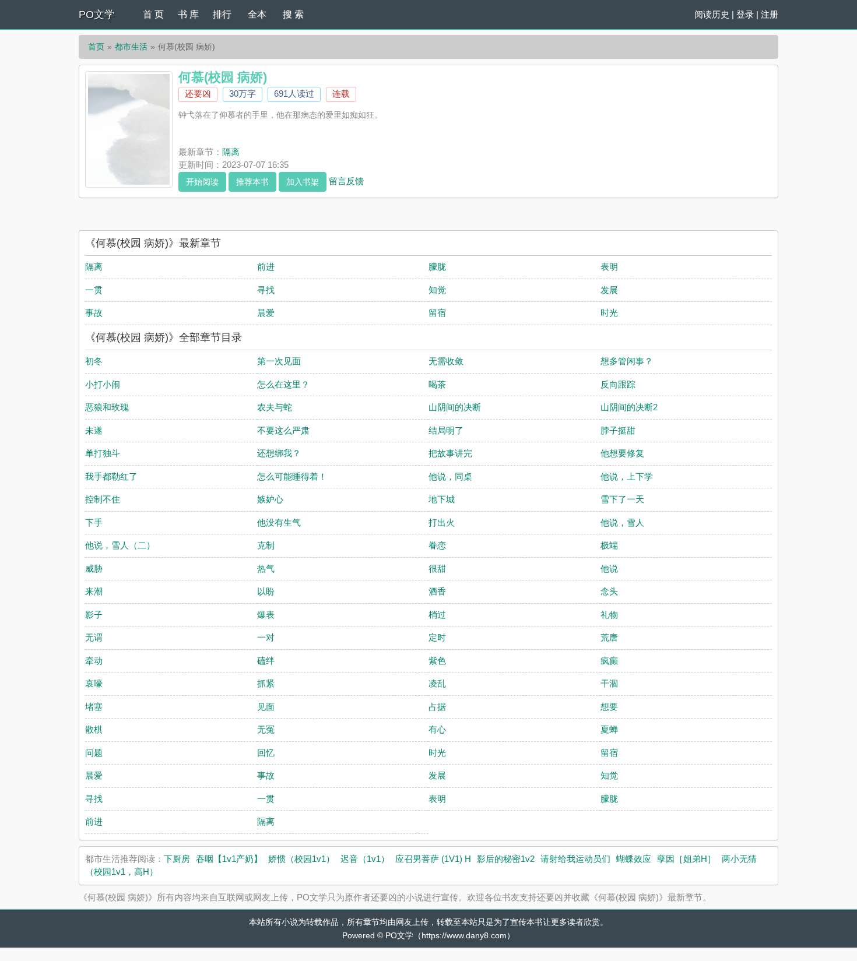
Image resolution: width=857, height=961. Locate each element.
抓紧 (266, 683)
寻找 (266, 290)
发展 (609, 290)
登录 (745, 14)
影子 (94, 614)
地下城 (441, 499)
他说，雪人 (622, 522)
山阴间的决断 (454, 407)
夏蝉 (609, 729)
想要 (609, 707)
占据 (437, 707)
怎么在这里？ (283, 384)
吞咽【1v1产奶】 (229, 859)
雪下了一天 (622, 499)
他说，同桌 (450, 476)
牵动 (94, 661)
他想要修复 (622, 453)
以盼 (266, 591)
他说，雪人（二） (120, 545)
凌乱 (437, 683)
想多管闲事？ (626, 361)
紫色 (437, 661)
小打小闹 (102, 384)
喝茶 (437, 384)
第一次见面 (279, 361)
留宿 (437, 313)
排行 (222, 14)
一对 (266, 637)
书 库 (188, 14)
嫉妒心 (270, 499)
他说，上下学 (626, 476)
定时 (437, 637)
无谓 (94, 637)
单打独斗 (102, 453)
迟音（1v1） (364, 859)
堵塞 (94, 707)
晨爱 (266, 313)
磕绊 (266, 661)
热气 (266, 568)
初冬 (94, 361)
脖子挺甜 (617, 430)
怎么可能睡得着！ (292, 476)
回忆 (266, 753)
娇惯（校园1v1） (301, 859)
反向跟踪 (617, 384)
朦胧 (437, 267)
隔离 (231, 152)
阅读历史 (711, 14)
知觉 (437, 290)
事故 (94, 313)
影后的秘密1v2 (506, 859)
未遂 (94, 430)
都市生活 (131, 46)
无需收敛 (445, 361)
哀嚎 (94, 683)
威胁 (94, 568)
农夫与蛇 (274, 407)
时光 (609, 313)
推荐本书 (252, 181)
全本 (257, 14)
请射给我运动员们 (575, 859)
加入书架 (302, 181)
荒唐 (609, 637)
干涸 (609, 683)
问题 (94, 753)
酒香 (437, 591)
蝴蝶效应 (633, 859)
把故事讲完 (450, 453)
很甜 (437, 568)
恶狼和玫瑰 (107, 407)
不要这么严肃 (283, 430)
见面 (266, 707)
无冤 (266, 729)
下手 (94, 522)
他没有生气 (279, 522)
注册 (769, 14)
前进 (266, 267)
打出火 (441, 522)
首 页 (153, 14)
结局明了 (445, 430)
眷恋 (437, 545)
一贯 (94, 290)
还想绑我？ (279, 453)
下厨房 (177, 859)
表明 (609, 267)
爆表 (266, 614)
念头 (609, 591)
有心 (437, 729)
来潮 (94, 591)
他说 (609, 568)
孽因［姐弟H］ (686, 859)
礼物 (609, 614)
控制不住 (102, 499)
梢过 (437, 614)
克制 (266, 545)
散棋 (94, 729)
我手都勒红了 (111, 476)
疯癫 (609, 661)
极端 (609, 545)
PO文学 (97, 14)
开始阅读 (202, 181)
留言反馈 (346, 180)
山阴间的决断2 (629, 407)
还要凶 (198, 93)
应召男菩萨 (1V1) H (433, 859)
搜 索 (293, 14)
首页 (96, 46)
